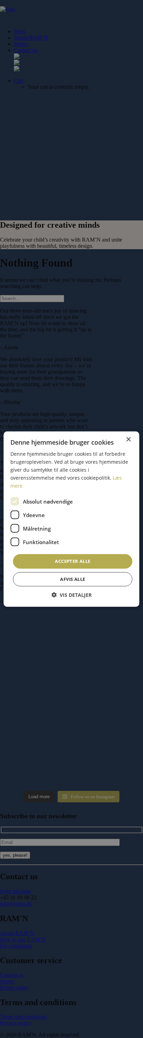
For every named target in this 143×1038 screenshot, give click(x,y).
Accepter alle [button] (72, 561)
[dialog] (71, 519)
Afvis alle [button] (72, 579)
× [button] (128, 439)
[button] (71, 595)
